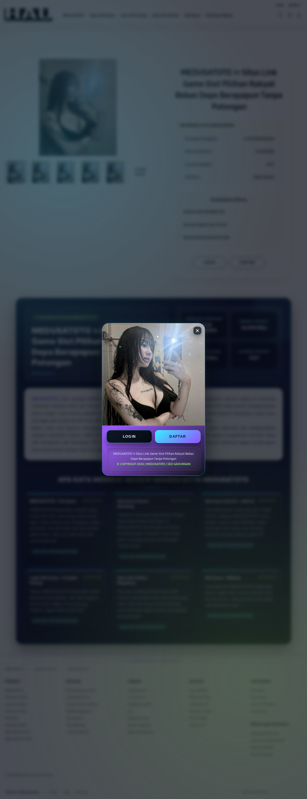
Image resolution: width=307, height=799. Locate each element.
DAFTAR (177, 437)
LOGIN (129, 437)
